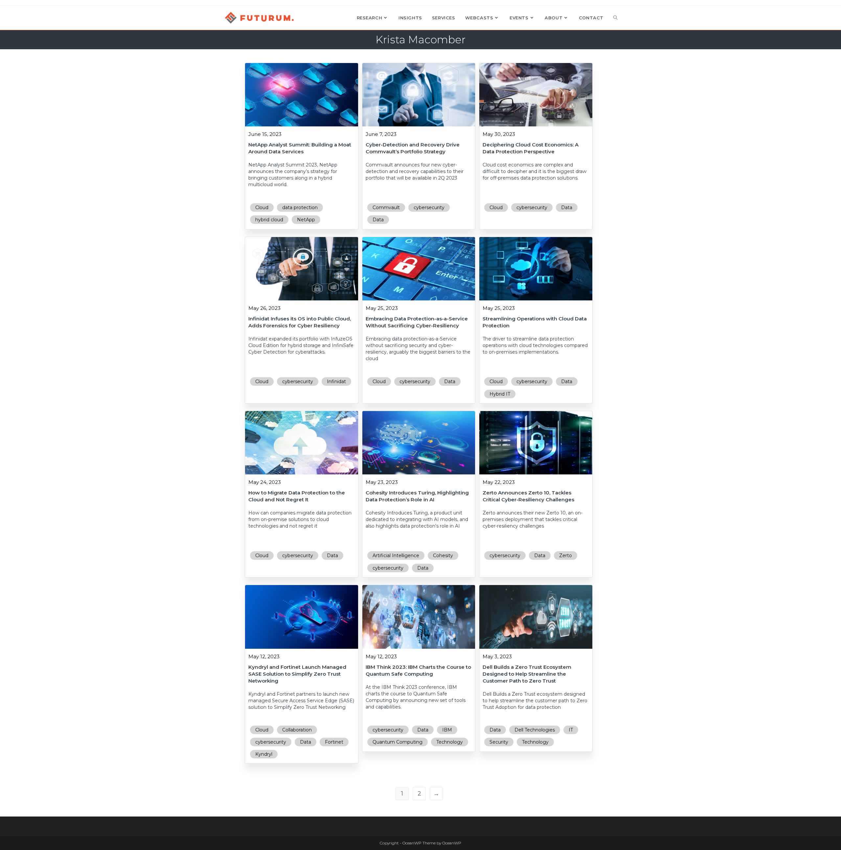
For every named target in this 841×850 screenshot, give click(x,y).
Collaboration (297, 730)
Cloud (261, 207)
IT (571, 730)
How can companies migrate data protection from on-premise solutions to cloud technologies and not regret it (300, 519)
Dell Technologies (534, 730)
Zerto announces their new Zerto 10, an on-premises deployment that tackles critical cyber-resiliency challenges (532, 519)
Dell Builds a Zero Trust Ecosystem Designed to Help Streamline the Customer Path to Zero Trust (527, 674)
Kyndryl (263, 754)
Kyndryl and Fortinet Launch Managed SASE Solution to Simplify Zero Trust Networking (297, 674)
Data (378, 220)
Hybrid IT (499, 394)
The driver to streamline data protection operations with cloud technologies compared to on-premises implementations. (535, 345)
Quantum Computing (397, 742)
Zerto (565, 555)
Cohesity (443, 555)
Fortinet (334, 742)
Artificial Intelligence (396, 555)
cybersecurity (429, 207)
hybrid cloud (269, 220)
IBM (447, 730)
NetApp (306, 220)
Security (498, 742)
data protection (300, 207)
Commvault (386, 207)
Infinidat (336, 381)
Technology (449, 742)
